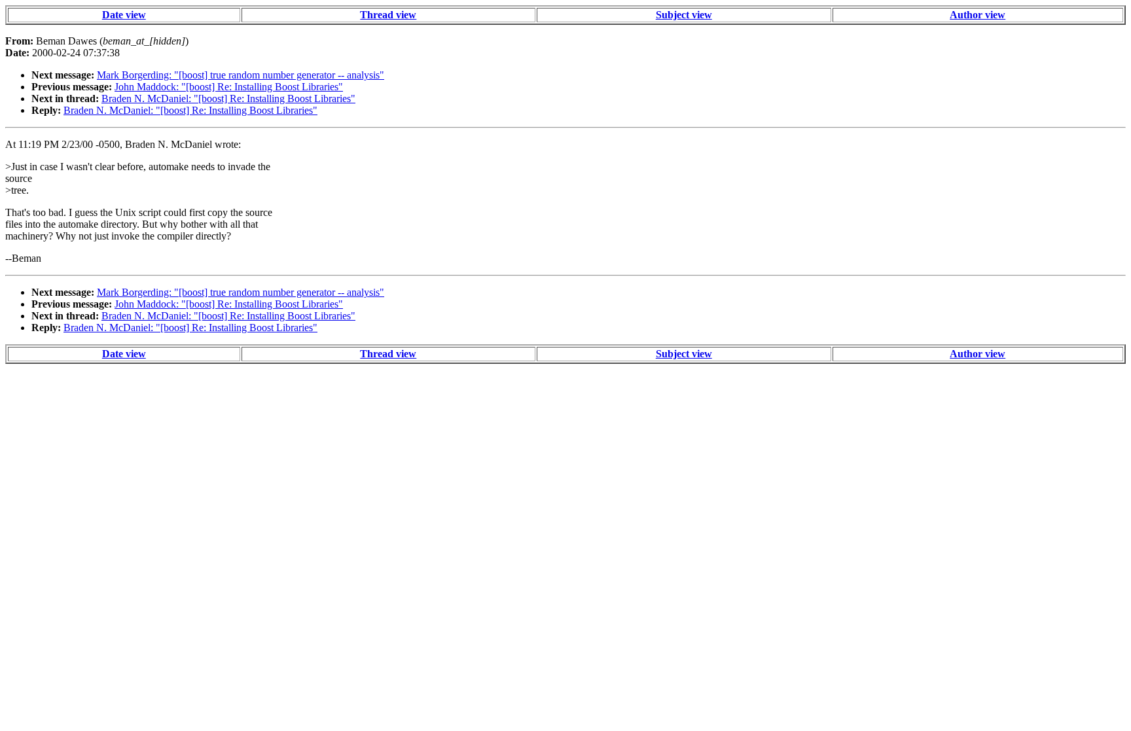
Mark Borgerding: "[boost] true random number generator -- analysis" (240, 74)
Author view (977, 14)
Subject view (684, 14)
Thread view (388, 14)
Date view (124, 14)
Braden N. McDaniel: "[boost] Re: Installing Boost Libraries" (228, 98)
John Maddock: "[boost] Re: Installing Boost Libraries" (229, 86)
